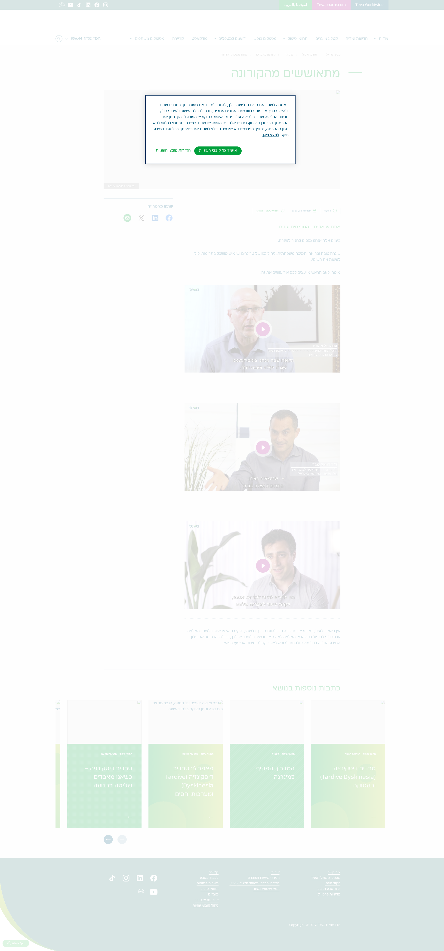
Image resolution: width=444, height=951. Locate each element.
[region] (220, 129)
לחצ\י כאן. (270, 135)
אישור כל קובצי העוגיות (218, 150)
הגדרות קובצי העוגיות (173, 150)
